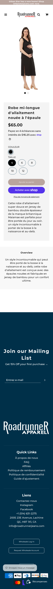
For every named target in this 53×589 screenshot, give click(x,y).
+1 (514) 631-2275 (26, 513)
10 (12, 170)
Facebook (26, 509)
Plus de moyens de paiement (26, 197)
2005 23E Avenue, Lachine (26, 517)
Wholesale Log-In (26, 541)
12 (23, 170)
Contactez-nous (26, 500)
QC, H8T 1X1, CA (26, 521)
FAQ (26, 462)
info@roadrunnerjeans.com (26, 525)
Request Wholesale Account (26, 550)
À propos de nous (26, 457)
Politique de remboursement (26, 470)
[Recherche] (38, 14)
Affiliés (26, 466)
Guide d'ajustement (26, 478)
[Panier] (47, 14)
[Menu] (5, 14)
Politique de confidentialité (26, 474)
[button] (25, 93)
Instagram (26, 505)
